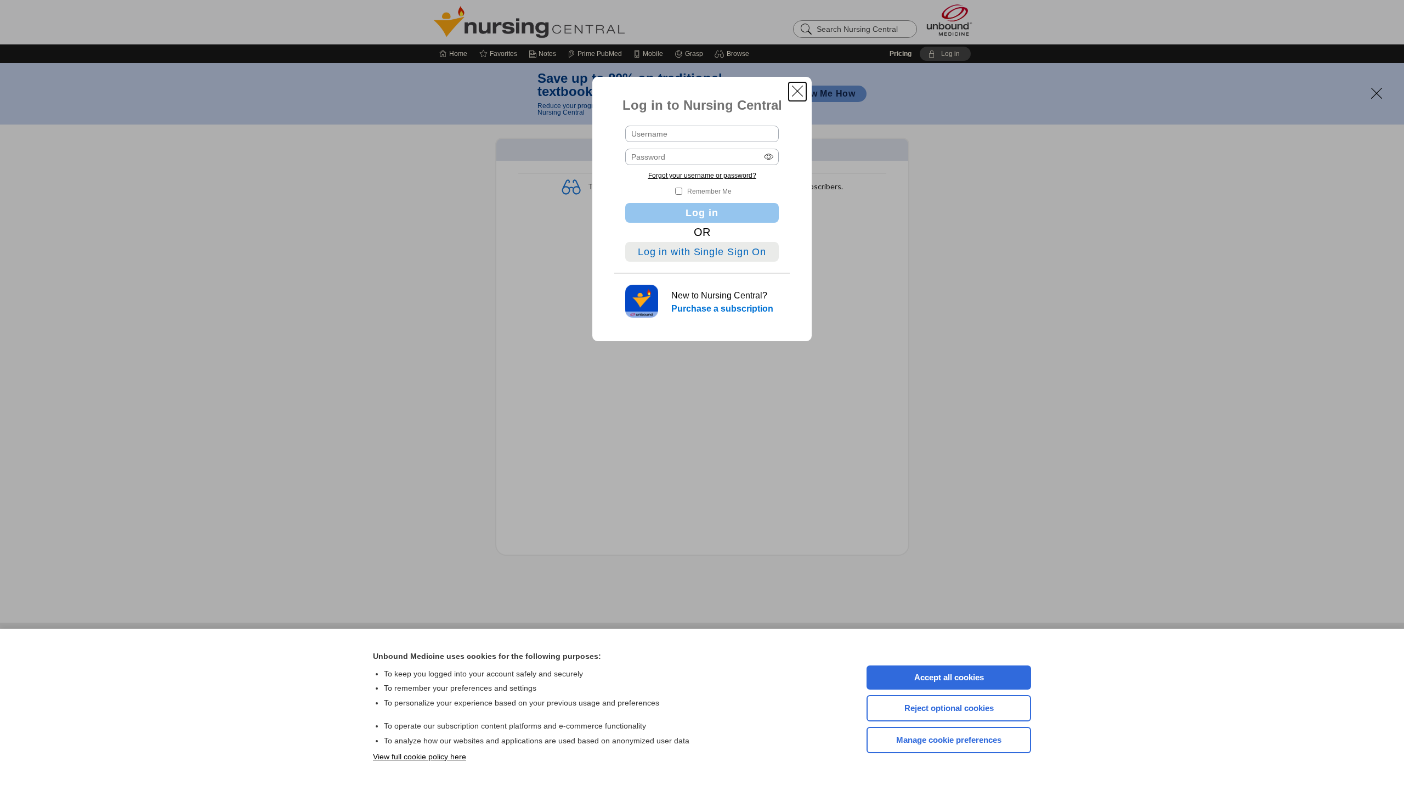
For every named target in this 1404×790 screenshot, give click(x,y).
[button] (797, 91)
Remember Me (709, 191)
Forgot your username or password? (702, 175)
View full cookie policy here (419, 756)
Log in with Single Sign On (702, 251)
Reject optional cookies (949, 708)
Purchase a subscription (722, 308)
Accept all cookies (949, 677)
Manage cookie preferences (948, 739)
